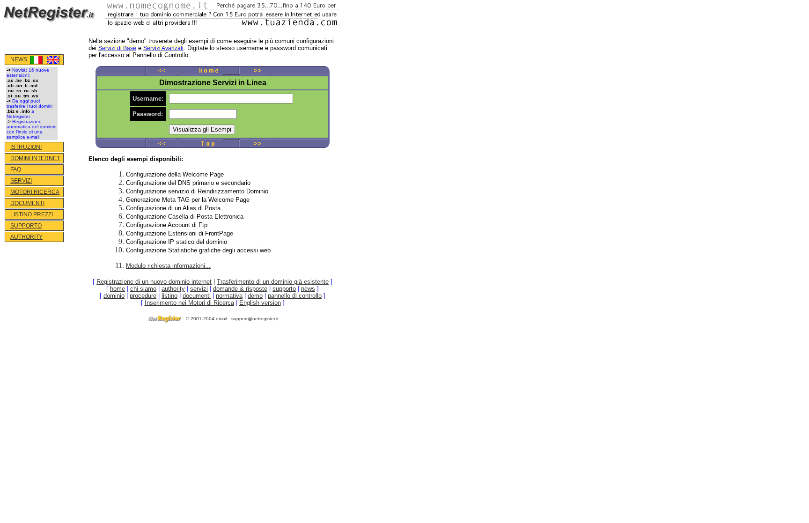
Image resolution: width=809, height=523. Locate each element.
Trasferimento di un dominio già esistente (273, 281)
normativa (229, 295)
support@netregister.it (255, 318)
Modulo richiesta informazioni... (168, 265)
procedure (143, 295)
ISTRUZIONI (26, 147)
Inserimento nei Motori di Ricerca (189, 302)
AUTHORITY (26, 237)
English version (260, 302)
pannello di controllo (295, 295)
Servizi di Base (117, 48)
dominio (114, 295)
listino (169, 295)
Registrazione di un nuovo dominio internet (154, 281)
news (308, 288)
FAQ (15, 169)
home (117, 288)
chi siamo (143, 288)
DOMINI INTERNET (35, 158)
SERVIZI (21, 180)
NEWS (18, 59)
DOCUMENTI (27, 203)
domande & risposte (240, 288)
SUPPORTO (26, 225)
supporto (284, 288)
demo (255, 295)
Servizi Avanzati (163, 48)
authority (173, 288)
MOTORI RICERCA (34, 192)
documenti (197, 295)
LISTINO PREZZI (31, 214)
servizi (199, 288)
